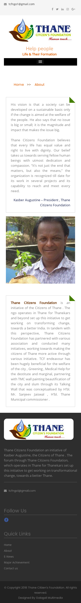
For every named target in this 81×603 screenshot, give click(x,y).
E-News (9, 556)
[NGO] (40, 30)
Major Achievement (16, 562)
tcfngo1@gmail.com (22, 4)
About (8, 551)
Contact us (11, 568)
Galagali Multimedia (49, 598)
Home (8, 545)
